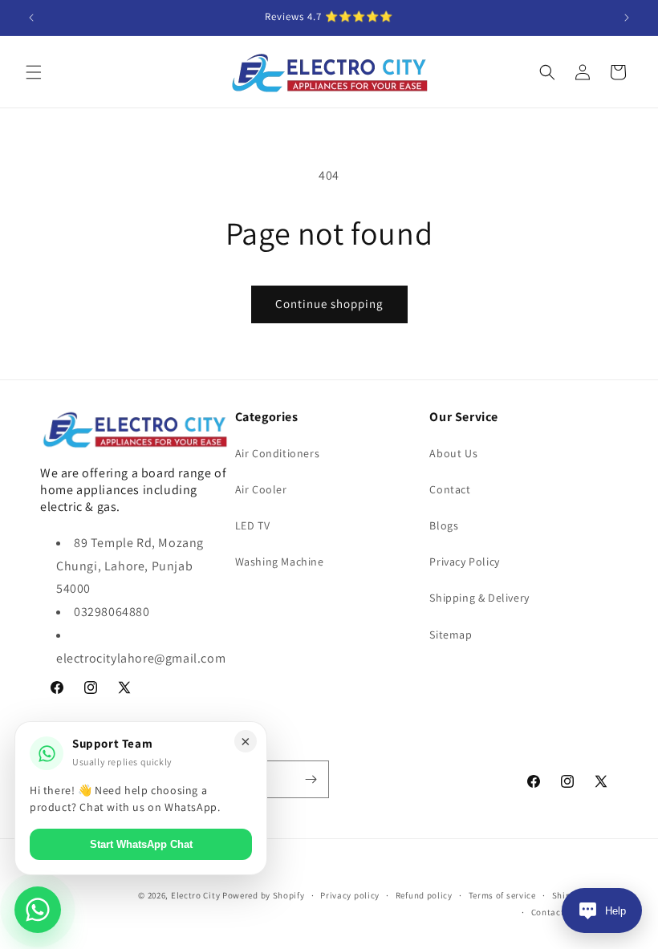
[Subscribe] (310, 779)
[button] (33, 72)
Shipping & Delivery (479, 597)
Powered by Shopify (263, 895)
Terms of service (502, 895)
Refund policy (424, 895)
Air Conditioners (277, 453)
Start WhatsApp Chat (141, 844)
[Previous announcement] (31, 17)
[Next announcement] (626, 17)
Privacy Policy (464, 561)
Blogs (443, 525)
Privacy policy (350, 895)
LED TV (252, 525)
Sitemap (450, 634)
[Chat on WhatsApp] (37, 909)
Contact (449, 489)
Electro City (195, 895)
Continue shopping (329, 303)
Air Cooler (261, 489)
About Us (453, 453)
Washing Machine (279, 561)
